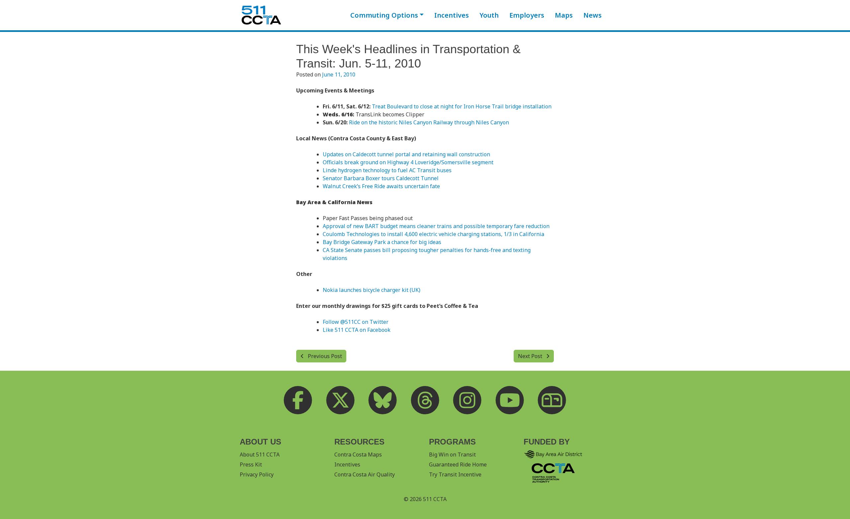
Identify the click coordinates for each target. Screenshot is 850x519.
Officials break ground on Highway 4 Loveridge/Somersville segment (408, 162)
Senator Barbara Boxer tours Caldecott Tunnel (381, 178)
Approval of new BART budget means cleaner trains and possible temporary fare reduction (436, 226)
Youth (489, 15)
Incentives (451, 15)
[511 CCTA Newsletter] (552, 400)
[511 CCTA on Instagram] (467, 400)
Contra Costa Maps (358, 454)
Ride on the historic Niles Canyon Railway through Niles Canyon (429, 122)
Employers (526, 15)
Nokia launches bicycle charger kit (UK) (371, 290)
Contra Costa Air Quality (364, 474)
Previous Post (324, 356)
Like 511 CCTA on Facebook (356, 329)
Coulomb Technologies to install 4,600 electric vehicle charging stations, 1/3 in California (433, 234)
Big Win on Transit (452, 454)
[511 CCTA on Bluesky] (383, 400)
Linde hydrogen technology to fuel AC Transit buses (387, 170)
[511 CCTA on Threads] (425, 400)
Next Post (531, 356)
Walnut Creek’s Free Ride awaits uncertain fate (381, 186)
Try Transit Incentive (455, 474)
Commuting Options (384, 15)
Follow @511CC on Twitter (355, 321)
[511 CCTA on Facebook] (298, 400)
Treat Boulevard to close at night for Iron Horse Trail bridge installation (462, 106)
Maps (564, 15)
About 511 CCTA (260, 454)
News (592, 15)
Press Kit (251, 464)
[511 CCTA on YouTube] (509, 400)
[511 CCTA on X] (340, 400)
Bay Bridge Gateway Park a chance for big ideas (382, 242)
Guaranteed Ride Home (458, 464)
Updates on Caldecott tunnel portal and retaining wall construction (406, 154)
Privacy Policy (257, 474)
